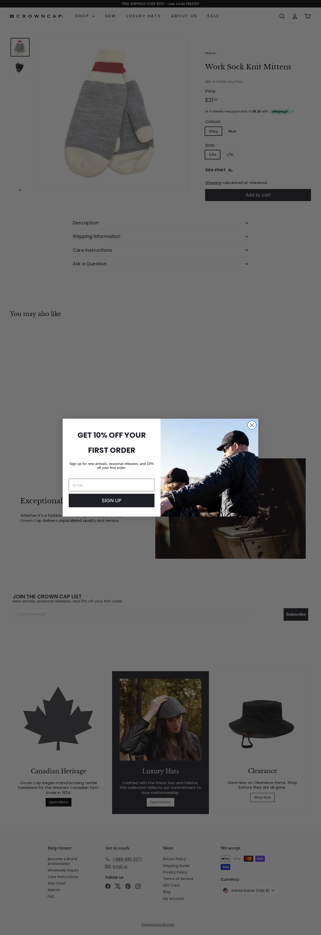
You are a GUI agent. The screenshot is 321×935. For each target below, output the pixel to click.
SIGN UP (111, 500)
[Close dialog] (252, 425)
